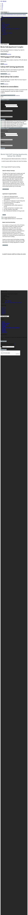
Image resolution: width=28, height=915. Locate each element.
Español (4, 311)
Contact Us (4, 34)
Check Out (3, 106)
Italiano (4, 313)
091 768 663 (3, 1)
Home (3, 23)
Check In (3, 105)
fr (2, 8)
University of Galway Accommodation (11, 28)
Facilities (4, 27)
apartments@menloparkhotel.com (13, 302)
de (2, 3)
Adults (2, 108)
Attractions (6, 83)
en (2, 5)
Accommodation (6, 24)
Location (4, 31)
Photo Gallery (5, 25)
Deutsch (4, 308)
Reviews (4, 30)
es (2, 6)
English (3, 309)
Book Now (9, 54)
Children (3, 113)
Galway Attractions (7, 33)
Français (4, 312)
